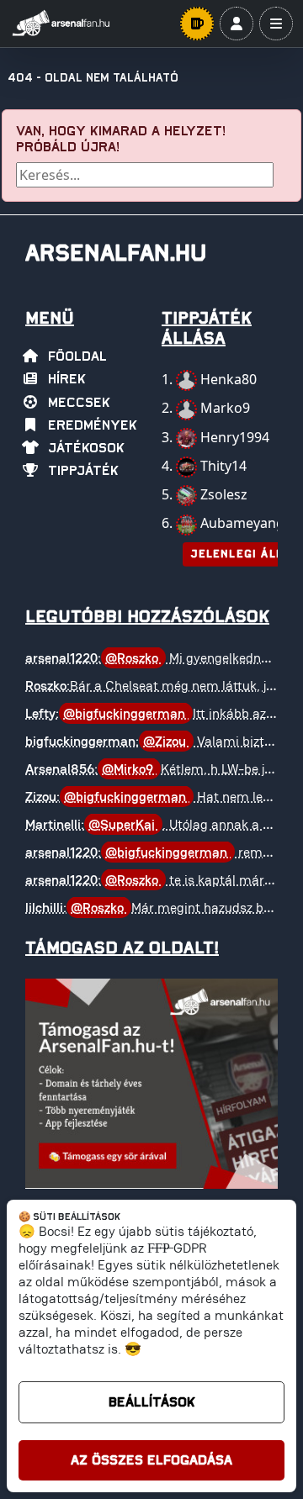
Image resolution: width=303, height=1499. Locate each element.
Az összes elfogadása (151, 1460)
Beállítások (152, 1402)
